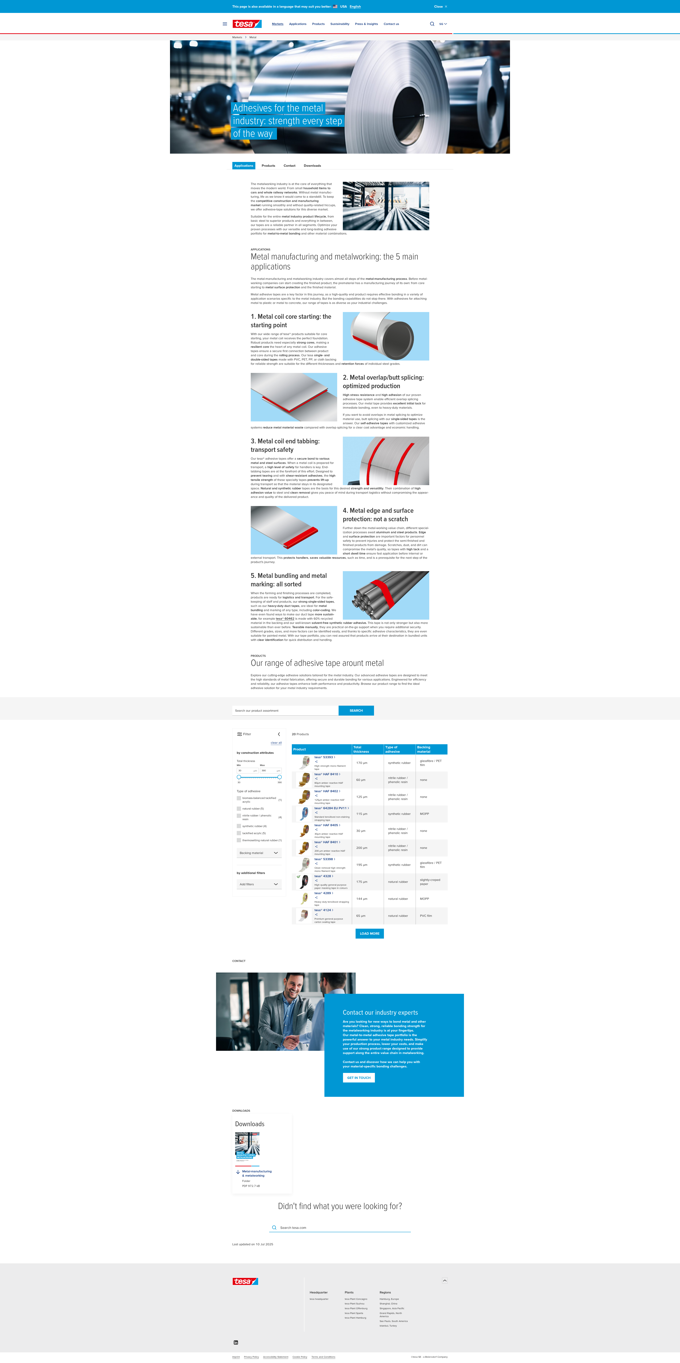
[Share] (316, 762)
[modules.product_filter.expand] (276, 853)
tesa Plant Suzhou (354, 1303)
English (355, 6)
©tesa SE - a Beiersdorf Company (429, 1356)
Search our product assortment (256, 710)
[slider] (239, 777)
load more (369, 933)
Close (438, 6)
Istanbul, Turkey (388, 1325)
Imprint (236, 1356)
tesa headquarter (319, 1299)
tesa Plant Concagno (356, 1299)
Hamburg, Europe (389, 1299)
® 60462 (285, 618)
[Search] (432, 24)
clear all (276, 742)
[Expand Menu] (225, 24)
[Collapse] (279, 734)
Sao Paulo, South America (394, 1321)
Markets (237, 37)
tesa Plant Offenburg (356, 1308)
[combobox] (259, 853)
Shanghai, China (388, 1303)
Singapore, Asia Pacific (392, 1308)
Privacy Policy (251, 1356)
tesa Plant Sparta (354, 1313)
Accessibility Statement (275, 1356)
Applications (243, 165)
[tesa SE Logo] (247, 23)
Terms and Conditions (323, 1356)
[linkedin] (235, 1343)
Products (268, 165)
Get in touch (359, 1078)
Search (356, 710)
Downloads (312, 165)
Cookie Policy (300, 1356)
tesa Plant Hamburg (355, 1317)
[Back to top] (445, 1281)
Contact (289, 165)
